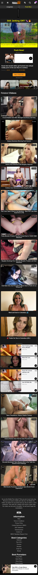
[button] (19, 33)
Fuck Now (28, 7)
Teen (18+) (19, 542)
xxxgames (10, 7)
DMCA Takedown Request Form (19, 534)
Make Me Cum (5, 86)
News (19, 518)
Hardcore (19, 540)
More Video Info (19, 74)
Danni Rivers (19, 559)
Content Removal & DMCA (19, 525)
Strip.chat (3, 87)
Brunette (19, 546)
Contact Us (19, 532)
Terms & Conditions (19, 521)
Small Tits (19, 548)
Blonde (19, 551)
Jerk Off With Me (27, 382)
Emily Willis (19, 556)
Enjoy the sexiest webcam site (27, 371)
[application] (19, 33)
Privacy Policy (19, 523)
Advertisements (19, 529)
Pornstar (19, 544)
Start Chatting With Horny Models (27, 86)
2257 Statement (19, 527)
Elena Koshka (19, 563)
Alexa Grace (19, 561)
